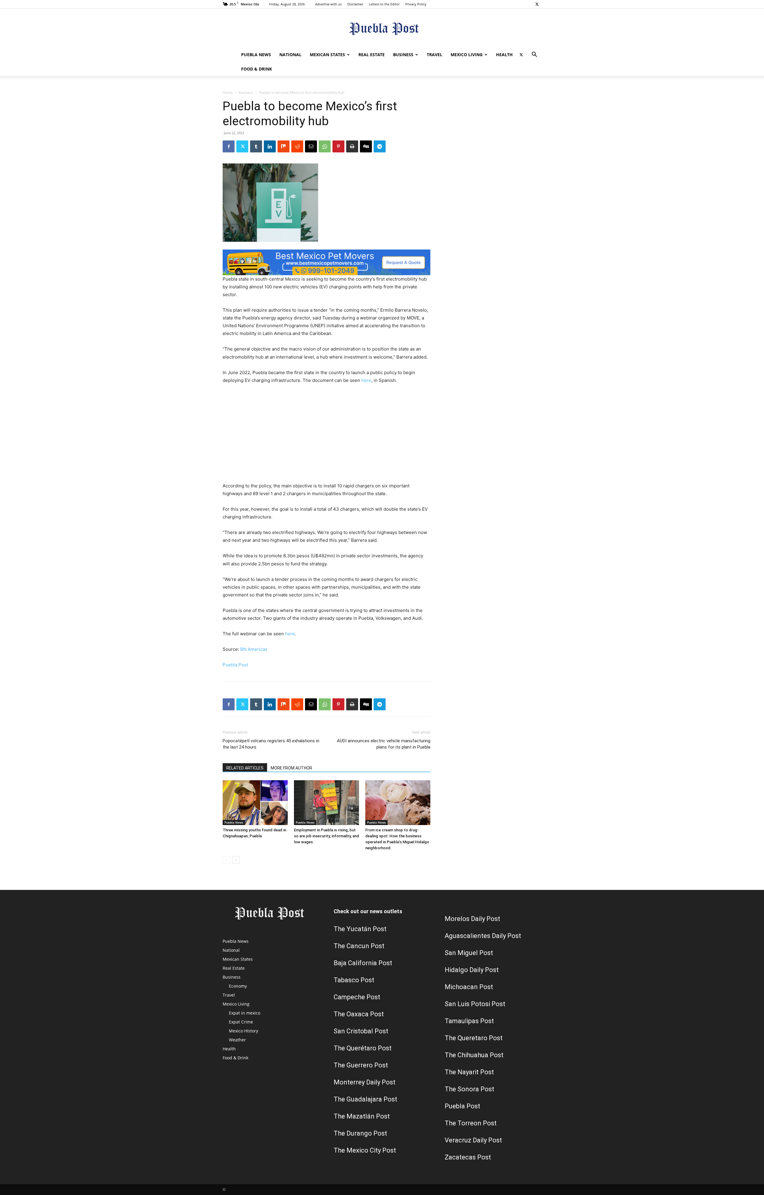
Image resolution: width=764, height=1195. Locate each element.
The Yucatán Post (360, 929)
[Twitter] (536, 4)
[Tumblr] (256, 146)
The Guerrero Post (361, 1065)
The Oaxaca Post (359, 1014)
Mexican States (327, 54)
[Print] (352, 146)
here (366, 380)
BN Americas (253, 649)
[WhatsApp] (325, 146)
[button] (534, 55)
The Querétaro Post (363, 1048)
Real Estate (371, 54)
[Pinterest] (338, 146)
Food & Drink (256, 69)
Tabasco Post (354, 980)
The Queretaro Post (474, 1038)
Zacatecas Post (468, 1157)
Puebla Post (235, 665)
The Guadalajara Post (365, 1099)
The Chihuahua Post (474, 1055)
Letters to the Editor (384, 4)
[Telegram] (380, 146)
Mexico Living (467, 54)
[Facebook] (229, 146)
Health (504, 54)
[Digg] (366, 146)
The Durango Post (360, 1133)
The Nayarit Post (469, 1072)
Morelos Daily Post (472, 918)
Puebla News (256, 54)
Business (403, 54)
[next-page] (236, 860)
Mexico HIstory (243, 1031)
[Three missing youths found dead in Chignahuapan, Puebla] (255, 802)
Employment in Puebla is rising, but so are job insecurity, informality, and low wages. (326, 836)
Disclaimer (355, 4)
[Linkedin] (270, 146)
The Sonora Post (469, 1089)
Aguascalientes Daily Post (483, 936)
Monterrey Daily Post (364, 1082)
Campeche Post (357, 997)
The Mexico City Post (365, 1150)
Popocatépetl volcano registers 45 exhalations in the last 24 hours (271, 744)
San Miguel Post (469, 953)
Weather (237, 1040)
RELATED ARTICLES (245, 768)
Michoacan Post (469, 987)
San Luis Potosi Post (475, 1004)
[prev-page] (226, 860)
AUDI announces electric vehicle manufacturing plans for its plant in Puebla (383, 744)
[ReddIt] (297, 146)
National (290, 54)
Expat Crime (241, 1022)
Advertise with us (328, 4)
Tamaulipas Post (469, 1021)
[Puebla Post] (382, 28)
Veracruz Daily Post (473, 1140)
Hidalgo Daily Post (472, 970)
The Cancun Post (359, 946)
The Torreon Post (471, 1123)
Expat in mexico (244, 1013)
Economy (238, 986)
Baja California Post (363, 963)
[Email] (311, 146)
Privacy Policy (415, 4)
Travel (434, 54)
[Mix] (283, 146)
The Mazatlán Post (362, 1116)
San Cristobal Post (361, 1031)
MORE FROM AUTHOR (291, 768)
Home (228, 92)
